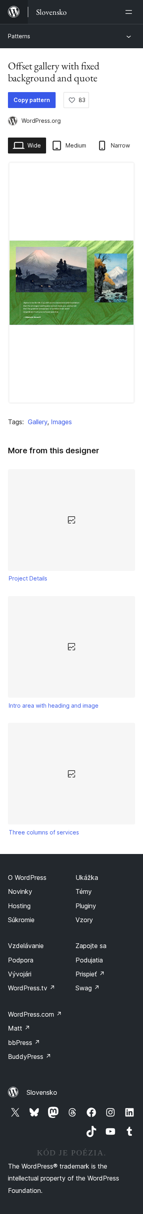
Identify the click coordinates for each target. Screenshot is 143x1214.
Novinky (20, 891)
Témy (83, 891)
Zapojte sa (90, 946)
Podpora (20, 960)
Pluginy (85, 906)
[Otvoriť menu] (130, 12)
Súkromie (21, 920)
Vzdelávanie (26, 946)
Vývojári (19, 974)
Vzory (84, 920)
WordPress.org (41, 120)
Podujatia (89, 960)
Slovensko (42, 1092)
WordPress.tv (31, 988)
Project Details (28, 578)
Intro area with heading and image (54, 705)
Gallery (37, 422)
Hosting (19, 906)
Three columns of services (44, 832)
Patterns (19, 36)
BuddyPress (29, 1057)
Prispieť (90, 974)
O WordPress (27, 877)
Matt (19, 1028)
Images (61, 422)
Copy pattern (32, 99)
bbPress (24, 1043)
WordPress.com (35, 1014)
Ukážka (86, 877)
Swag (87, 988)
